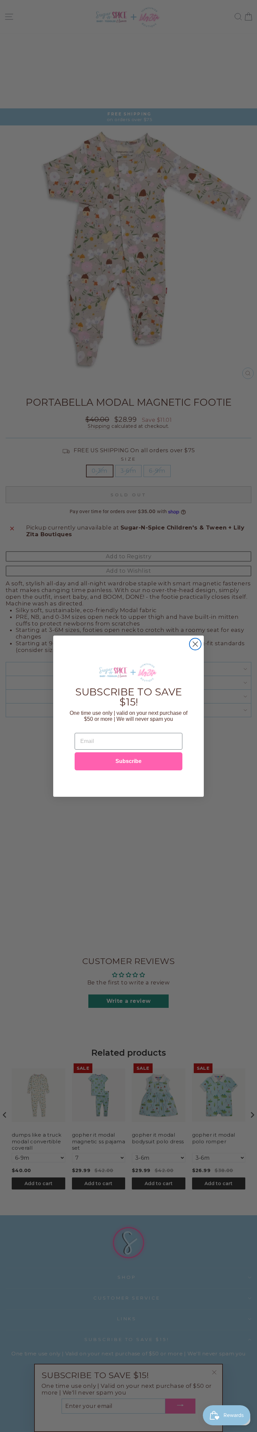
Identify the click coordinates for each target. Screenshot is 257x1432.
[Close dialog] (195, 644)
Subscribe (128, 761)
